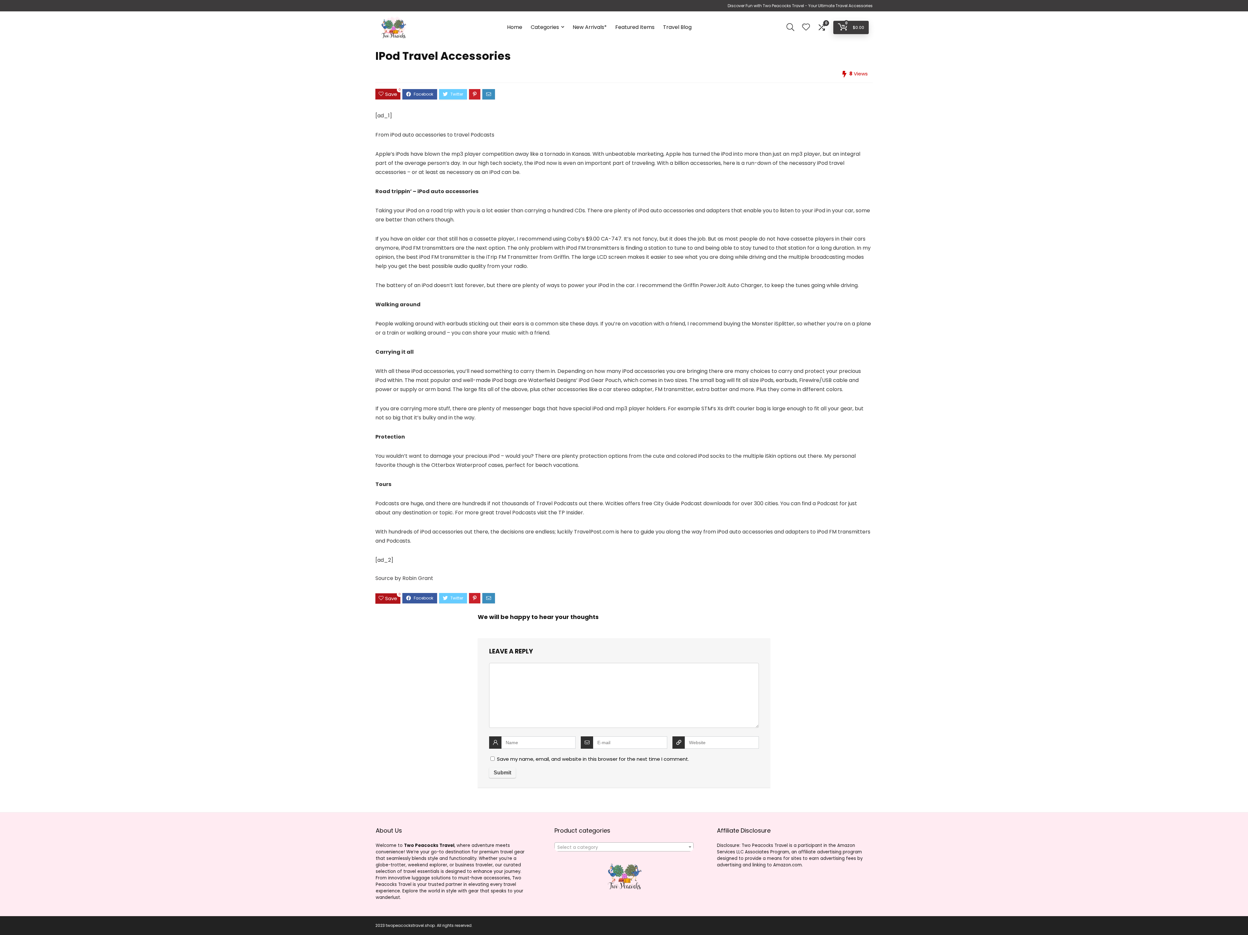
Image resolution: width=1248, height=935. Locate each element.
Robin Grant (417, 578)
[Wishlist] (806, 27)
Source (384, 578)
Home (514, 27)
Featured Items (635, 27)
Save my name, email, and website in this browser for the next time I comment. (593, 759)
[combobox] (624, 846)
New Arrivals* (590, 27)
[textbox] (624, 847)
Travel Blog (677, 27)
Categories (545, 27)
